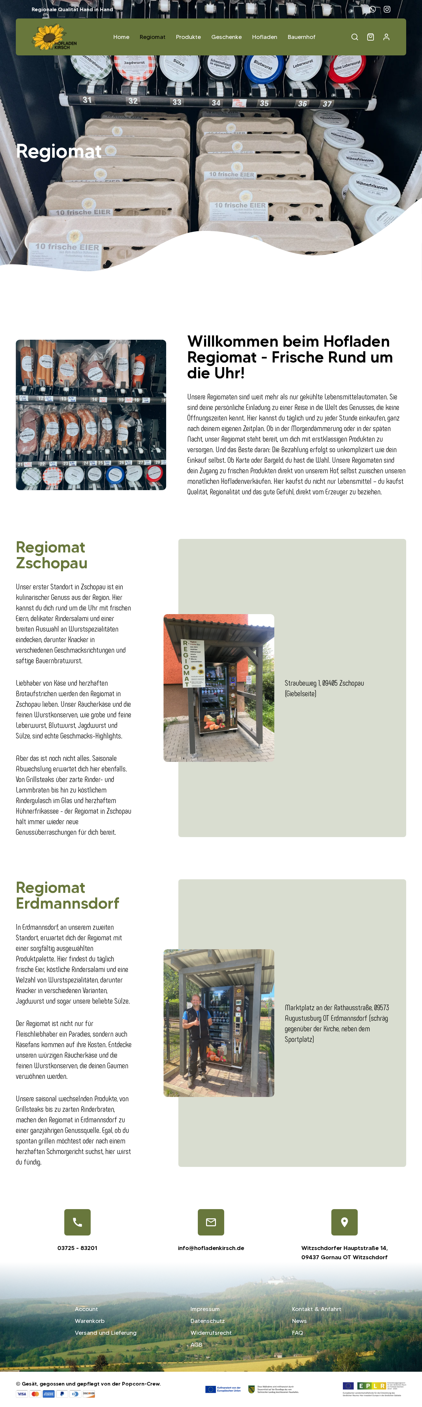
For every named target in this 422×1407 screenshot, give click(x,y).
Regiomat (153, 37)
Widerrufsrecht (211, 1332)
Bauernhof (302, 37)
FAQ (297, 1332)
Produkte (188, 37)
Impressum (205, 1309)
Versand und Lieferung (105, 1332)
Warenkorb (90, 1321)
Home (121, 37)
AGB (196, 1344)
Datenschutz (208, 1321)
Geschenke (226, 37)
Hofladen (264, 37)
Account (86, 1309)
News (299, 1321)
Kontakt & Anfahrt (316, 1309)
